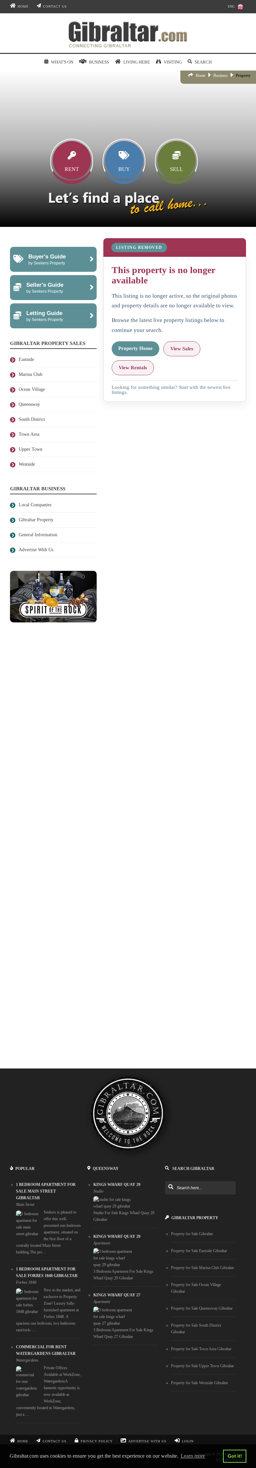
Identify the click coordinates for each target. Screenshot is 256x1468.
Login (188, 1441)
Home (23, 6)
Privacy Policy (97, 1441)
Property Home (135, 348)
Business (220, 75)
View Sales (181, 348)
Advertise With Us (147, 1441)
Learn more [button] (193, 1456)
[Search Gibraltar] (170, 1187)
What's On (62, 62)
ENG (231, 6)
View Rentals (133, 367)
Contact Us (55, 6)
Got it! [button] (235, 1456)
